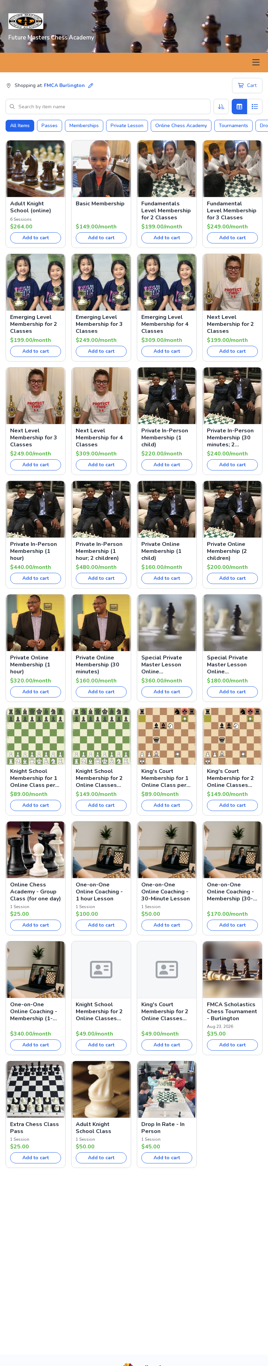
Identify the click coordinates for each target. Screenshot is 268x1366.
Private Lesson (127, 125)
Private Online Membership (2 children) (227, 551)
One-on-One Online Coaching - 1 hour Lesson (99, 891)
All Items (20, 125)
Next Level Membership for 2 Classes (230, 324)
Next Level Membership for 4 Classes (99, 437)
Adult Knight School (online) (30, 207)
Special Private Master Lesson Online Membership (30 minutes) (229, 664)
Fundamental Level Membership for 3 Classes (231, 210)
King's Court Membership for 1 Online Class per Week (164, 778)
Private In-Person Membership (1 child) (164, 437)
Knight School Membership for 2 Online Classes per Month (99, 1011)
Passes (50, 125)
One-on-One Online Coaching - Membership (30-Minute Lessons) (230, 891)
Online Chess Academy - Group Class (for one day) (35, 891)
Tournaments (233, 125)
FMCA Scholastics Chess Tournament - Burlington (232, 1011)
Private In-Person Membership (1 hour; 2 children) (99, 551)
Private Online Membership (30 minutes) (97, 664)
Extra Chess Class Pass (34, 1128)
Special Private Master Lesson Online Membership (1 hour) (161, 664)
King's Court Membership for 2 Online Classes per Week (230, 778)
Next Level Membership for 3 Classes (33, 437)
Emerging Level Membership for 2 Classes (33, 324)
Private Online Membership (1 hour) (30, 664)
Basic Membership (100, 203)
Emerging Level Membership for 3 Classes (99, 324)
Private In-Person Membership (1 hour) (33, 551)
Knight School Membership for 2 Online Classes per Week (99, 778)
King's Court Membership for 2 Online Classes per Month (164, 1011)
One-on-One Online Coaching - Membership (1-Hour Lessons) (33, 1011)
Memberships (84, 125)
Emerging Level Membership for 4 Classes (164, 324)
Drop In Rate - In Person (163, 1128)
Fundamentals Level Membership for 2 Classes (166, 210)
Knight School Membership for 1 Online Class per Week (33, 778)
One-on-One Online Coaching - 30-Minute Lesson (165, 891)
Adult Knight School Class (93, 1128)
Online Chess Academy (181, 125)
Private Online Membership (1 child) (161, 551)
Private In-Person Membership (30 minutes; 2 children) (230, 437)
